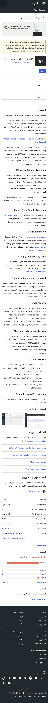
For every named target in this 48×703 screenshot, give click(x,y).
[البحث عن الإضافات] (22, 18)
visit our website (37, 438)
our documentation (38, 441)
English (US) (6, 528)
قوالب (20, 617)
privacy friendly (13, 538)
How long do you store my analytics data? (28, 455)
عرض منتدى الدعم (39, 599)
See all (5, 582)
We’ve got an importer (14, 215)
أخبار (44, 617)
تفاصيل (40, 79)
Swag (19, 643)
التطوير (40, 96)
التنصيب (40, 91)
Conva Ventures (20, 63)
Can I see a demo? (38, 462)
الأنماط (20, 624)
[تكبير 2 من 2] (20, 416)
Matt (43, 655)
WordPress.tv (39, 643)
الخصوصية (42, 624)
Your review (41, 582)
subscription (21, 147)
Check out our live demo (14, 139)
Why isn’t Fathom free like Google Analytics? (27, 448)
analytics (19, 533)
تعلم (44, 632)
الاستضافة (42, 620)
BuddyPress (41, 662)
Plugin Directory (40, 10)
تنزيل (42, 71)
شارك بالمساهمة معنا (15, 632)
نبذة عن (43, 613)
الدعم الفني (41, 636)
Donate (19, 639)
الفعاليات (19, 636)
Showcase (18, 613)
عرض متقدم (41, 544)
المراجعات (39, 85)
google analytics (8, 533)
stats (4, 538)
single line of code (37, 237)
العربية (38, 672)
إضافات (20, 620)
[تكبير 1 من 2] (43, 416)
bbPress (42, 659)
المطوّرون (42, 639)
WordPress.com (38, 651)
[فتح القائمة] (3, 3)
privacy (22, 538)
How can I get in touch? (36, 469)
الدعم (41, 102)
